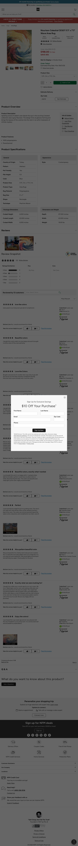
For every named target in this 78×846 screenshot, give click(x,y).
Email (16, 416)
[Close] (64, 397)
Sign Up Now (39, 430)
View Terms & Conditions (20, 435)
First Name (17, 410)
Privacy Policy (22, 443)
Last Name (44, 410)
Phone (16, 423)
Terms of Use (30, 443)
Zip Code (57, 416)
